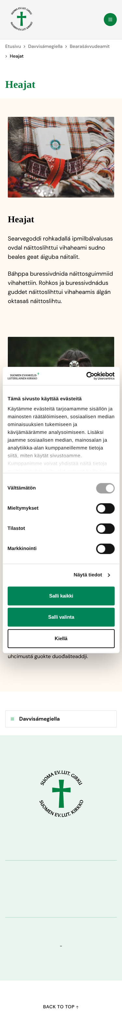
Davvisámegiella (45, 46)
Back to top (59, 1007)
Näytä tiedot (88, 575)
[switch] (105, 508)
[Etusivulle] (21, 19)
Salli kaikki (61, 596)
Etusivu (13, 46)
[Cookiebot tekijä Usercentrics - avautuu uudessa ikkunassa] (87, 376)
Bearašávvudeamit (90, 46)
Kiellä (61, 638)
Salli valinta (61, 617)
